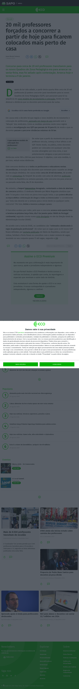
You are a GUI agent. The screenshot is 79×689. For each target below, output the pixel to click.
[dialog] (39, 344)
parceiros (21, 332)
